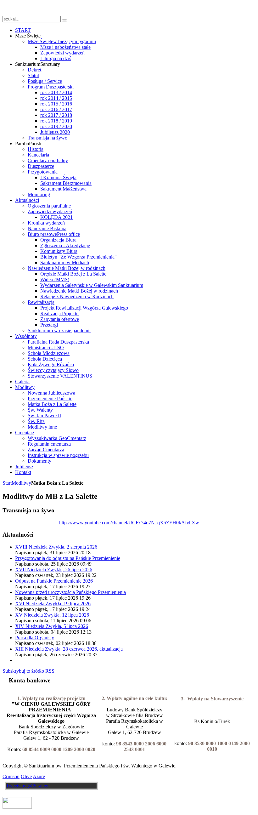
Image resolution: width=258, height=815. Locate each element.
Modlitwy (21, 483)
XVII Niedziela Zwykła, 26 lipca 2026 (53, 569)
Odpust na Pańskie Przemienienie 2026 (54, 581)
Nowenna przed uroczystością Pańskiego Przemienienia (70, 592)
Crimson (11, 776)
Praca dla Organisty (34, 637)
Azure (39, 776)
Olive (26, 776)
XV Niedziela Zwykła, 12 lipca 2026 (52, 615)
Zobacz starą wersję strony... (31, 7)
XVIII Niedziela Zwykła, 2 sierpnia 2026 (56, 547)
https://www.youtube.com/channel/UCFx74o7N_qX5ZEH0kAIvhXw (129, 522)
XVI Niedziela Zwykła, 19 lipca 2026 (53, 603)
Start (7, 483)
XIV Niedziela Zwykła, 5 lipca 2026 (51, 626)
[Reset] (64, 20)
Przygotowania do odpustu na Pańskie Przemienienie (67, 558)
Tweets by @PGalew (27, 785)
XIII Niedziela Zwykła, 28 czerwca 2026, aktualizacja (69, 649)
